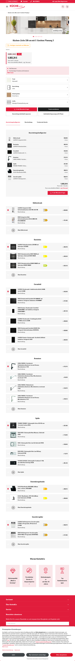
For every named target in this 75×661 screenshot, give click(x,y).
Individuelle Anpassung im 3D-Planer (53, 114)
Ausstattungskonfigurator (13, 122)
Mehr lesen (10, 72)
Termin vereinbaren (53, 109)
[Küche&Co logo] (17, 6)
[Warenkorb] (67, 6)
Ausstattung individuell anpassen (21, 114)
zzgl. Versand (26, 62)
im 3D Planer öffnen (58, 30)
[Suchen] (63, 6)
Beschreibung (28, 122)
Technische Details (42, 122)
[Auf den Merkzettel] (65, 30)
